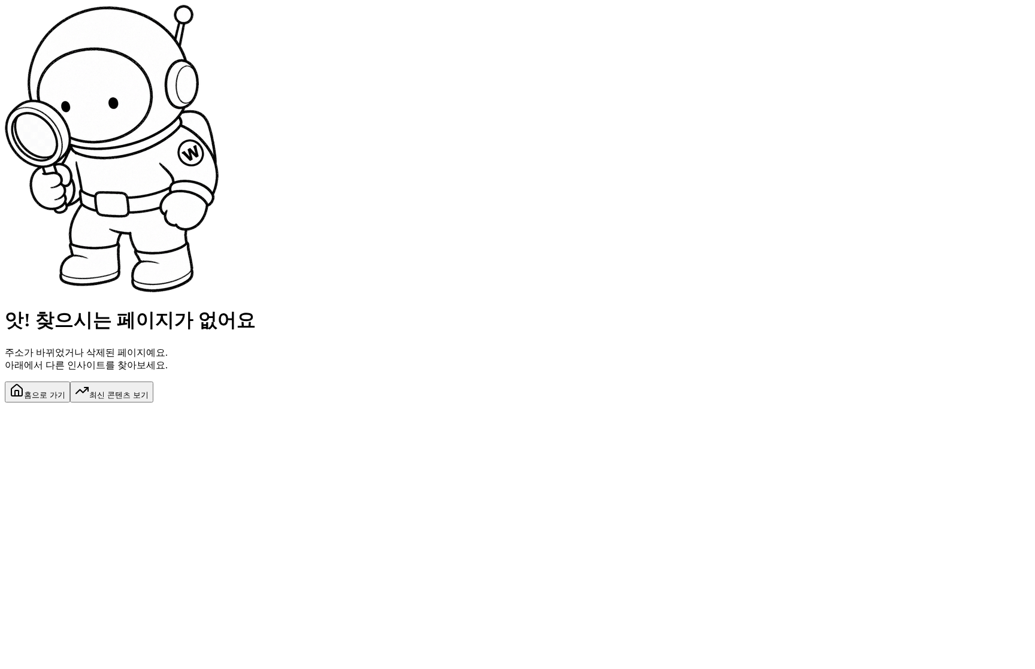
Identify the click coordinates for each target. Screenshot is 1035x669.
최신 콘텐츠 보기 (119, 394)
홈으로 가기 (44, 394)
